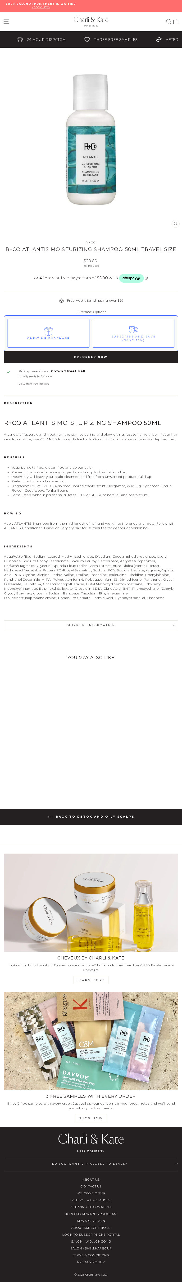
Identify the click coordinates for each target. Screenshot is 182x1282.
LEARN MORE (91, 980)
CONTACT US (90, 1186)
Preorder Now (91, 357)
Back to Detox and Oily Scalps (94, 816)
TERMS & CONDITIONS (91, 1255)
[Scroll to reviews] (91, 289)
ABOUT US (91, 1179)
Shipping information (91, 625)
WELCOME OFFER (91, 1193)
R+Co (91, 242)
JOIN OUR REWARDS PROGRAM (91, 1214)
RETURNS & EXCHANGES (91, 1200)
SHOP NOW (91, 1118)
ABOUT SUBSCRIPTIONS (91, 1228)
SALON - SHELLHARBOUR (91, 1248)
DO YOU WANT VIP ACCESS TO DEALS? (90, 1163)
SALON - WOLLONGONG (91, 1241)
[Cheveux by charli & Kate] (91, 903)
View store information (33, 383)
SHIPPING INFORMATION (91, 1207)
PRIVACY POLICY (91, 1262)
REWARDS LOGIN (91, 1221)
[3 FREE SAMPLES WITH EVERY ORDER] (91, 1041)
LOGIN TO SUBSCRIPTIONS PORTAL (91, 1234)
